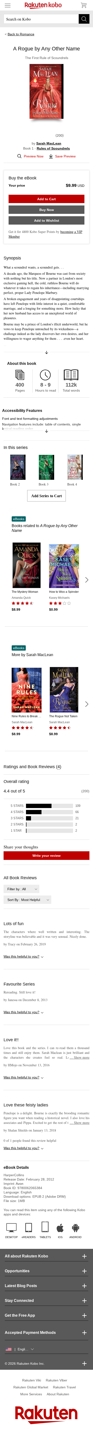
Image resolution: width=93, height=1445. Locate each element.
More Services (31, 1394)
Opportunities (17, 1271)
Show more (79, 1057)
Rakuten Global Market (30, 1387)
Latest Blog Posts (21, 1286)
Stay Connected (19, 1301)
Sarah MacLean (48, 143)
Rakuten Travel (64, 1387)
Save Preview (65, 156)
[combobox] (21, 889)
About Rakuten (58, 1394)
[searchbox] (46, 19)
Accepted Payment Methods (30, 1333)
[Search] (84, 19)
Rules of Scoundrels (53, 148)
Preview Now (33, 156)
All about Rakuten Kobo (26, 1256)
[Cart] (83, 5)
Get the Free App (20, 1315)
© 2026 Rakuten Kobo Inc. (25, 1363)
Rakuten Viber (56, 1380)
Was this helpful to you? (21, 956)
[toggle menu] (8, 5)
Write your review (46, 855)
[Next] (86, 579)
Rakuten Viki (31, 1380)
